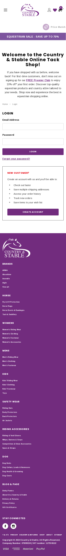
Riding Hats (7, 408)
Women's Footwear (10, 338)
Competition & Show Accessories (16, 444)
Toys (4, 393)
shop (42, 535)
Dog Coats (7, 476)
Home (5, 104)
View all (5, 287)
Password (8, 135)
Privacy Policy (8, 503)
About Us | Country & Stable (14, 495)
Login (14, 104)
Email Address (10, 120)
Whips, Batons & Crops (12, 440)
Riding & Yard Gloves (11, 435)
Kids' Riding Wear (10, 380)
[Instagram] (13, 526)
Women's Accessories (11, 342)
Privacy (14, 535)
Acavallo (6, 279)
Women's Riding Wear (11, 329)
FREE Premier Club (38, 80)
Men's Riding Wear (10, 357)
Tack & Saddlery (9, 314)
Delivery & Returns (10, 499)
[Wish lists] (55, 10)
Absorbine (6, 274)
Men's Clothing (8, 361)
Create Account (33, 212)
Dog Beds (6, 463)
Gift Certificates (9, 507)
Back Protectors (9, 416)
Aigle (4, 283)
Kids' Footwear (8, 389)
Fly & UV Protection (11, 302)
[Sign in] (49, 10)
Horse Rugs (7, 306)
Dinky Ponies (8, 491)
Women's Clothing (10, 334)
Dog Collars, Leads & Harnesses (16, 467)
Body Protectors (9, 412)
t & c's (5, 535)
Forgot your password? (16, 158)
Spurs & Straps (9, 448)
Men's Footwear (9, 365)
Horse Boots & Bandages (13, 310)
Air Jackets (7, 420)
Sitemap (58, 535)
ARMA (5, 270)
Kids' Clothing (8, 385)
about (49, 535)
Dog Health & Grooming (12, 471)
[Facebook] (5, 526)
